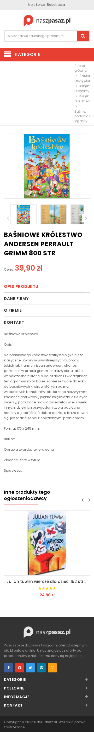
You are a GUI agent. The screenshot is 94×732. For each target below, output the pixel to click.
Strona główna (80, 68)
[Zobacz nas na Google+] (19, 667)
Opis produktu (21, 286)
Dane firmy (16, 298)
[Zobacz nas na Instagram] (52, 667)
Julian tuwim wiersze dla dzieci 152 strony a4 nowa (48, 581)
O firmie (13, 310)
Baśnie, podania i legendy (82, 116)
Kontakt (14, 322)
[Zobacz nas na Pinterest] (41, 667)
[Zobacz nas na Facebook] (8, 667)
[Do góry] (88, 722)
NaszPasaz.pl (45, 721)
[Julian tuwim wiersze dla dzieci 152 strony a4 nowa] (47, 543)
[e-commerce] (47, 20)
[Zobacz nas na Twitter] (30, 667)
